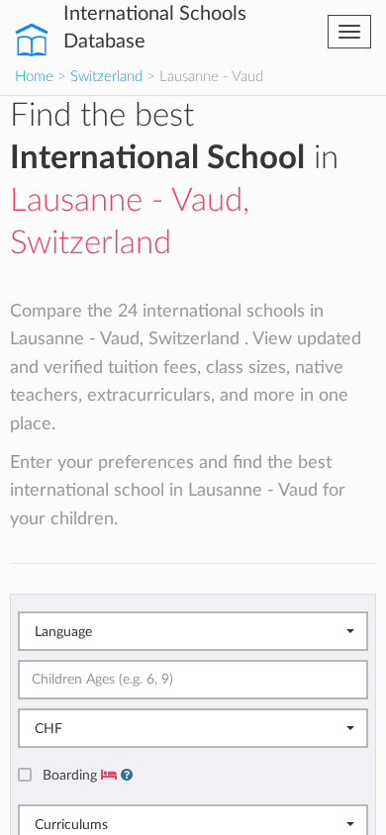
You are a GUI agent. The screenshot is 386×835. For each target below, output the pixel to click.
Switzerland (106, 76)
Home (34, 76)
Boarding (72, 775)
